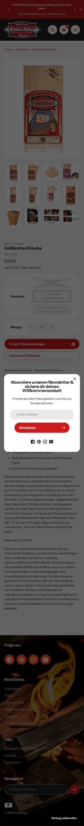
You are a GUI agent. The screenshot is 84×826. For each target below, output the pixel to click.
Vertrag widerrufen (64, 818)
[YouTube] (51, 441)
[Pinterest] (39, 441)
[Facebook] (33, 441)
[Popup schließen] (74, 378)
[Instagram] (45, 441)
